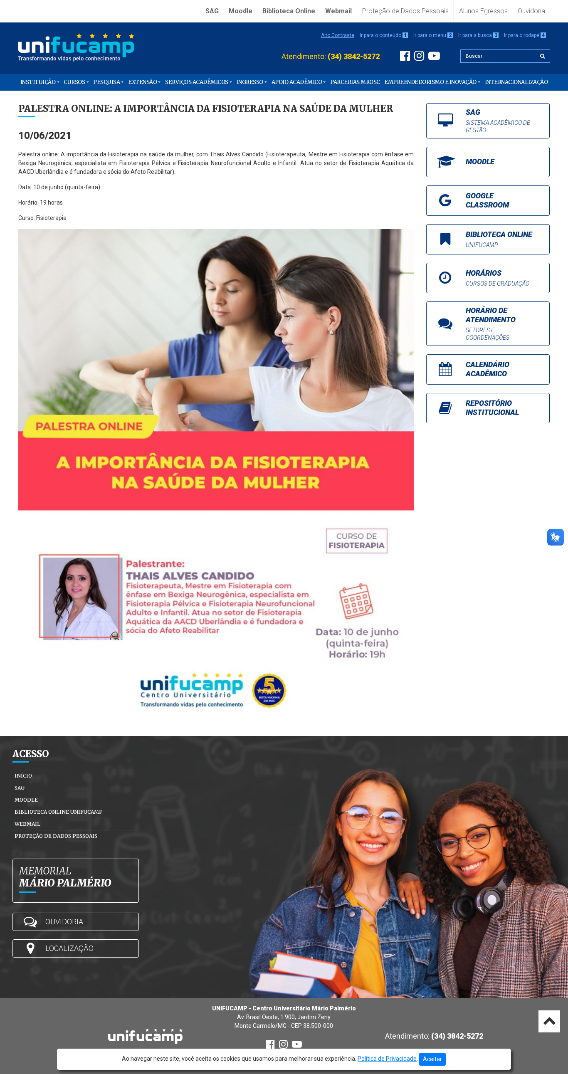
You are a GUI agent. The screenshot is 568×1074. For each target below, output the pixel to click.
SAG (212, 11)
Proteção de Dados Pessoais (405, 11)
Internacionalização (516, 82)
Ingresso (250, 82)
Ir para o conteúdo (383, 35)
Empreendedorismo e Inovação (430, 82)
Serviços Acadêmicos (196, 82)
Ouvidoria (531, 11)
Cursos (74, 82)
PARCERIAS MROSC (355, 82)
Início (23, 776)
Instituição (38, 82)
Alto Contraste (337, 35)
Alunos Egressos (483, 11)
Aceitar (432, 1059)
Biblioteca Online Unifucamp (59, 812)
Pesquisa (106, 82)
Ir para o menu (432, 35)
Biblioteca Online (288, 11)
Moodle (240, 11)
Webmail (338, 11)
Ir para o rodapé (524, 35)
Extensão (142, 82)
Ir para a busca (477, 35)
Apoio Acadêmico (297, 82)
